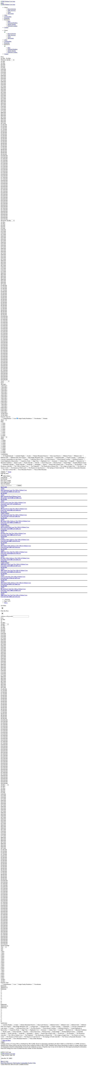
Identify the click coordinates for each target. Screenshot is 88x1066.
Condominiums (7, 418)
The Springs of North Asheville (55, 468)
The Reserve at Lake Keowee (37, 468)
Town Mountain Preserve (25, 469)
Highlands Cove (45, 461)
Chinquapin (81, 457)
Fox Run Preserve (50, 459)
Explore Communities (22, 1063)
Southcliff (29, 464)
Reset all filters (6, 1040)
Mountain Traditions (6, 462)
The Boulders (78, 464)
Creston (26, 459)
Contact (6, 27)
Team (9, 12)
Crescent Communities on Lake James (11, 459)
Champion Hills (59, 457)
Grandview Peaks (25, 461)
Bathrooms (4, 1004)
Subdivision (4, 1023)
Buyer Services (12, 9)
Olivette (37, 462)
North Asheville (28, 462)
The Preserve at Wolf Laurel (18, 468)
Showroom (11, 13)
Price (2, 618)
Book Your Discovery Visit (8, 1063)
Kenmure (54, 461)
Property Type (4, 982)
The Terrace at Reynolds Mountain (76, 468)
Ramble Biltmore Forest (79, 462)
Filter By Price (5, 473)
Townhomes (37, 418)
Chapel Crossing (70, 457)
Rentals (45, 418)
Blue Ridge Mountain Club (35, 457)
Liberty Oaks (63, 461)
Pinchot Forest (57, 462)
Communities (7, 16)
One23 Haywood (46, 462)
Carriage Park (49, 457)
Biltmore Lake (78, 456)
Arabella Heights (20, 456)
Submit (19, 485)
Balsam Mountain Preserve (40, 456)
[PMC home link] (8, 1)
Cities (5, 15)
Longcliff (71, 461)
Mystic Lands (17, 462)
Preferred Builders (12, 23)
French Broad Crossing (63, 459)
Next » (6, 602)
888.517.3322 (4, 1061)
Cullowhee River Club (36, 459)
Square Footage (5, 945)
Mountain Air (80, 461)
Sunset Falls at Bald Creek (56, 464)
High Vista (36, 461)
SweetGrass (69, 464)
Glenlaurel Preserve (77, 459)
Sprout (45, 464)
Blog (9, 21)
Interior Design (12, 24)
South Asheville (20, 464)
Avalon (29, 456)
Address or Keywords (7, 616)
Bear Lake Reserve (55, 456)
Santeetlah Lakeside (8, 464)
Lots (14, 418)
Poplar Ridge (67, 462)
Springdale (38, 464)
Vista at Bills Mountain (40, 469)
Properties (7, 18)
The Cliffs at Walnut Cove (21, 466)
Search (3, 472)
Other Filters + (7, 476)
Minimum (3, 60)
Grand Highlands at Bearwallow (9, 461)
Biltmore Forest (67, 456)
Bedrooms (3, 986)
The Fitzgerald (35, 466)
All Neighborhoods (8, 456)
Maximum (3, 220)
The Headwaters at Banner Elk (49, 466)
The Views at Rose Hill (9, 469)
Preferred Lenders (12, 26)
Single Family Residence (25, 418)
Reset (9, 472)
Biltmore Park (4, 457)
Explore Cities (32, 1063)
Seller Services (12, 10)
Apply (2, 1042)
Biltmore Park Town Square (18, 457)
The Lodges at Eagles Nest (67, 466)
